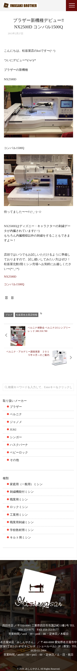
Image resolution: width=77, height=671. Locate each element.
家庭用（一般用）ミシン (26, 484)
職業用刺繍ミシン (22, 522)
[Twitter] (12, 298)
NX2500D (10, 276)
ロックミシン (19, 507)
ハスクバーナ (19, 445)
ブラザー (16, 407)
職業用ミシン (19, 499)
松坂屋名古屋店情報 (26, 314)
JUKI (13, 429)
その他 (14, 460)
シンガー (16, 437)
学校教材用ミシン (22, 530)
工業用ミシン (19, 514)
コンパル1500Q (14, 284)
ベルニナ (16, 414)
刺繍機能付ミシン (22, 491)
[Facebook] (6, 298)
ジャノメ (16, 422)
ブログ (8, 314)
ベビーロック (19, 452)
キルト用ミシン (20, 537)
